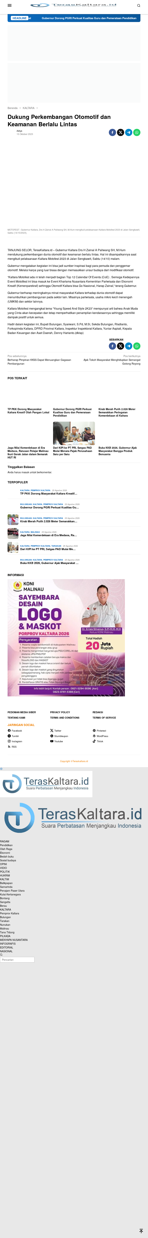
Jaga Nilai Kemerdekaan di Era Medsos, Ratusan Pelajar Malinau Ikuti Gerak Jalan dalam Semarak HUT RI (28, 452)
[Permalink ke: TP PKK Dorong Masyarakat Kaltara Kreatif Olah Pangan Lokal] (28, 394)
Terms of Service (104, 717)
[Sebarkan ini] (112, 132)
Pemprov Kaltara (40, 490)
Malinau (35, 532)
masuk (25, 472)
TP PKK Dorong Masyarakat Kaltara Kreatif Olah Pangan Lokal (28, 410)
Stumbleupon (61, 736)
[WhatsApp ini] (136, 132)
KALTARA (25, 490)
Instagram (17, 741)
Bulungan (26, 504)
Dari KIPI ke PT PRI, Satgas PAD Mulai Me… (48, 549)
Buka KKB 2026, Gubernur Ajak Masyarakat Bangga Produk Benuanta (118, 451)
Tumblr (15, 736)
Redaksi (98, 712)
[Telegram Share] (128, 132)
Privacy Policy (60, 712)
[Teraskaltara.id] (74, 5)
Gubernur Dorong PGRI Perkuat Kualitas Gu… (49, 507)
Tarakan (56, 545)
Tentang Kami (16, 717)
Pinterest (101, 730)
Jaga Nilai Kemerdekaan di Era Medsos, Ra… (48, 535)
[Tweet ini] (120, 132)
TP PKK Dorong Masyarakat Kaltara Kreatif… (48, 493)
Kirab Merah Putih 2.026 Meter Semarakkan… (48, 521)
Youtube (58, 741)
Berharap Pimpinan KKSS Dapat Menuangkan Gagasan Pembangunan (39, 359)
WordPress (102, 736)
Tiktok (100, 741)
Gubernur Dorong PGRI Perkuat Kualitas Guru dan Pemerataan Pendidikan (68, 18)
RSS (14, 746)
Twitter (57, 730)
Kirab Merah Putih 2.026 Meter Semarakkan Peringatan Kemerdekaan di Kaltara (117, 412)
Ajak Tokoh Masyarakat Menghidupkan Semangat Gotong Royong (112, 359)
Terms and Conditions (64, 717)
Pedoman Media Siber (22, 712)
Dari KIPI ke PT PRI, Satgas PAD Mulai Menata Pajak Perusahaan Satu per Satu (72, 451)
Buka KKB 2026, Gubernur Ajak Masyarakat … (49, 563)
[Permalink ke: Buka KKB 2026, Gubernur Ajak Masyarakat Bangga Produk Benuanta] (119, 433)
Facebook (17, 730)
